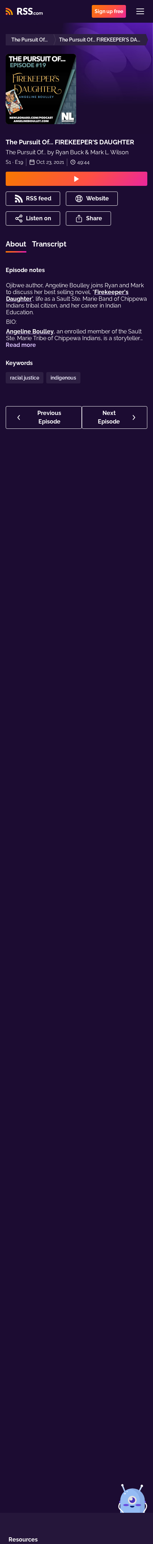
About (16, 244)
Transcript (49, 244)
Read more (21, 345)
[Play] (76, 179)
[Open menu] (140, 11)
